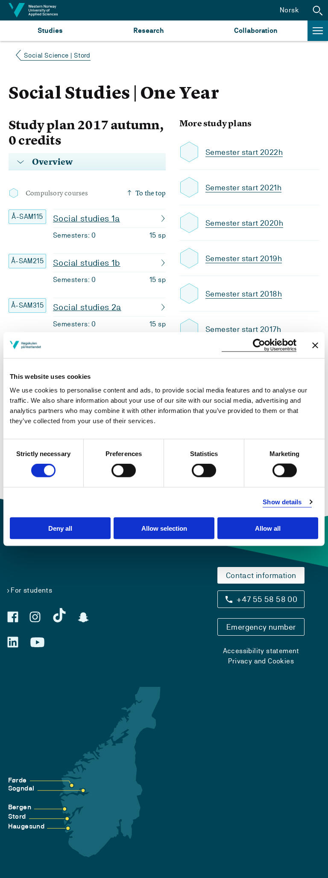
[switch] (123, 470)
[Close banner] (315, 345)
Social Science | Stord (57, 55)
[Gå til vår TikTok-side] (59, 615)
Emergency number (261, 626)
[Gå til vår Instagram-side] (35, 617)
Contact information (261, 575)
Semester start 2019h (243, 258)
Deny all (60, 528)
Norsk (289, 10)
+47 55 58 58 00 (267, 599)
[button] (318, 10)
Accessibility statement (261, 651)
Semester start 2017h (243, 329)
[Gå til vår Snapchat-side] (83, 617)
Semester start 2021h (243, 187)
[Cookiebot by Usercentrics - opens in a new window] (259, 345)
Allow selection (164, 528)
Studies (50, 30)
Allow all (268, 528)
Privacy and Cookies (261, 661)
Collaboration (256, 30)
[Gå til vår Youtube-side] (37, 642)
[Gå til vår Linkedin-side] (13, 642)
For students (31, 590)
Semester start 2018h (243, 293)
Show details (282, 502)
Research (148, 30)
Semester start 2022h (244, 152)
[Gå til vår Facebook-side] (13, 617)
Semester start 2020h (244, 222)
